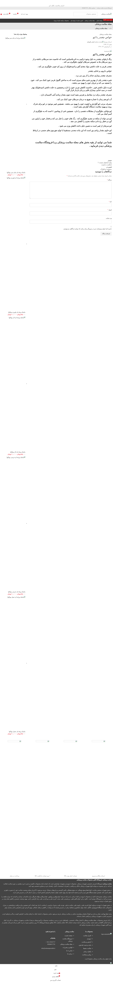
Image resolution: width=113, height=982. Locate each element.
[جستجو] (75, 14)
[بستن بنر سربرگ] (111, 2)
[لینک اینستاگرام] (9, 8)
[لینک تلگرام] (2, 8)
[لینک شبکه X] (11, 8)
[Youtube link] (7, 8)
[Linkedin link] (5, 8)
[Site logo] (106, 14)
